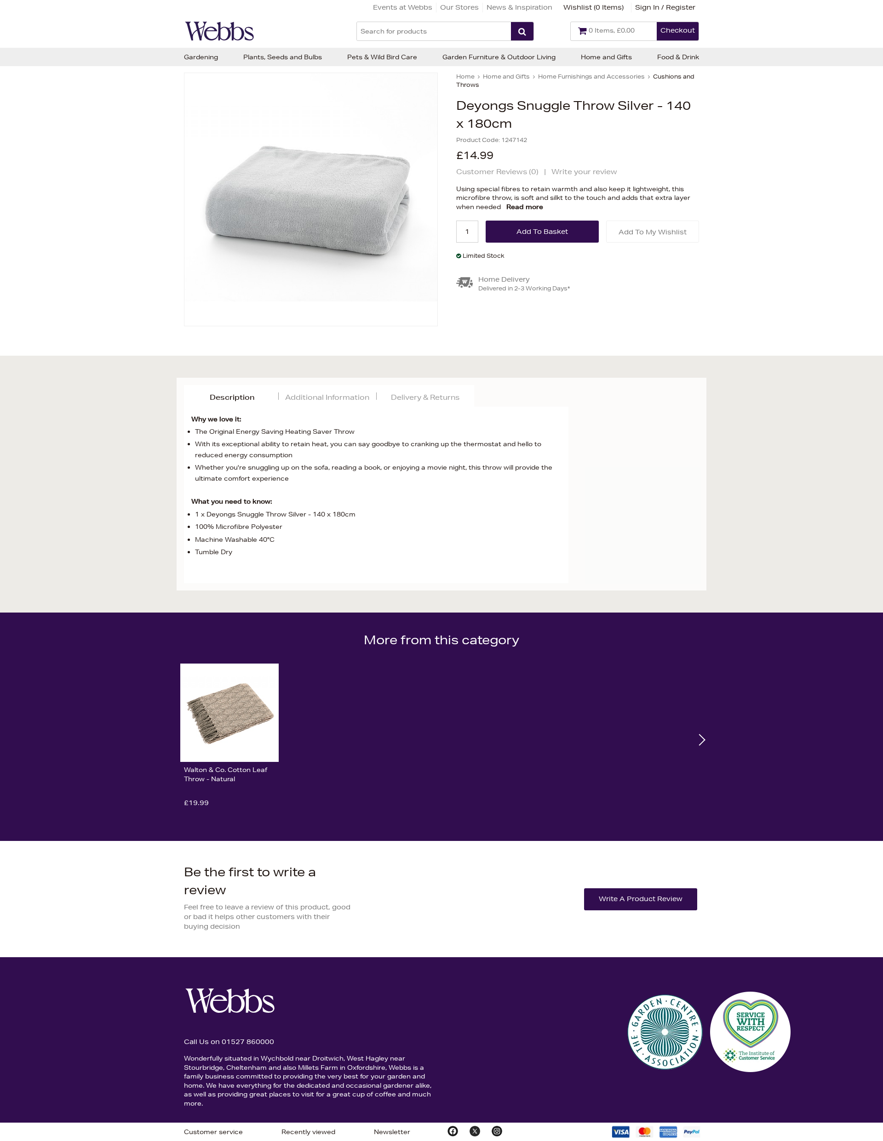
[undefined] (310, 199)
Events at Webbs (402, 7)
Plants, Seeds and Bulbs (282, 57)
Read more (524, 207)
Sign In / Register (665, 7)
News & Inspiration (519, 7)
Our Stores (459, 7)
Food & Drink (678, 57)
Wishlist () (593, 7)
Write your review (584, 171)
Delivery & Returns (425, 397)
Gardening (201, 57)
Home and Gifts (606, 57)
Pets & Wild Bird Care (382, 57)
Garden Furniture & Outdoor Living (499, 57)
